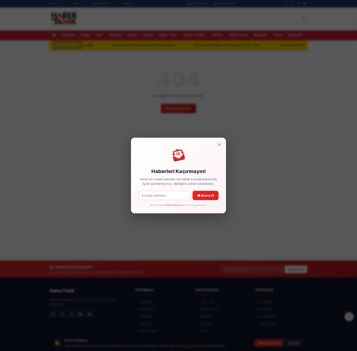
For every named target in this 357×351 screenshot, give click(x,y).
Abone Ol (207, 195)
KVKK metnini (173, 205)
